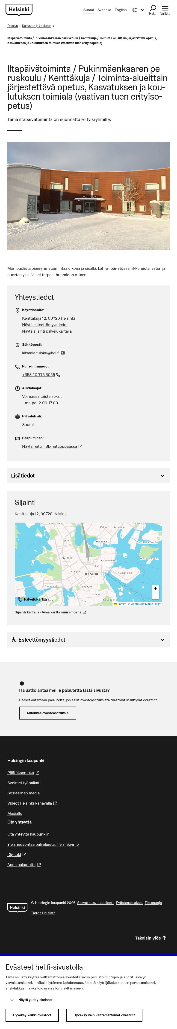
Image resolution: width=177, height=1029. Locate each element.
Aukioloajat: (32, 388)
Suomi (88, 9)
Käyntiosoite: (33, 309)
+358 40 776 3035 (42, 374)
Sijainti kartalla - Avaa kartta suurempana (48, 612)
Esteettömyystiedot (41, 639)
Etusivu (12, 26)
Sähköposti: (32, 344)
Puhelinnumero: (35, 366)
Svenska (104, 9)
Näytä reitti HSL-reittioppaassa (52, 446)
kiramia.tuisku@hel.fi (44, 352)
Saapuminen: (33, 437)
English (121, 9)
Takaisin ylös (148, 938)
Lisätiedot (23, 475)
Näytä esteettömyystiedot (45, 324)
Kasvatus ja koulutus (36, 26)
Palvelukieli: (32, 416)
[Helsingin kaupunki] (17, 908)
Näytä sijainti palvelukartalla (47, 331)
